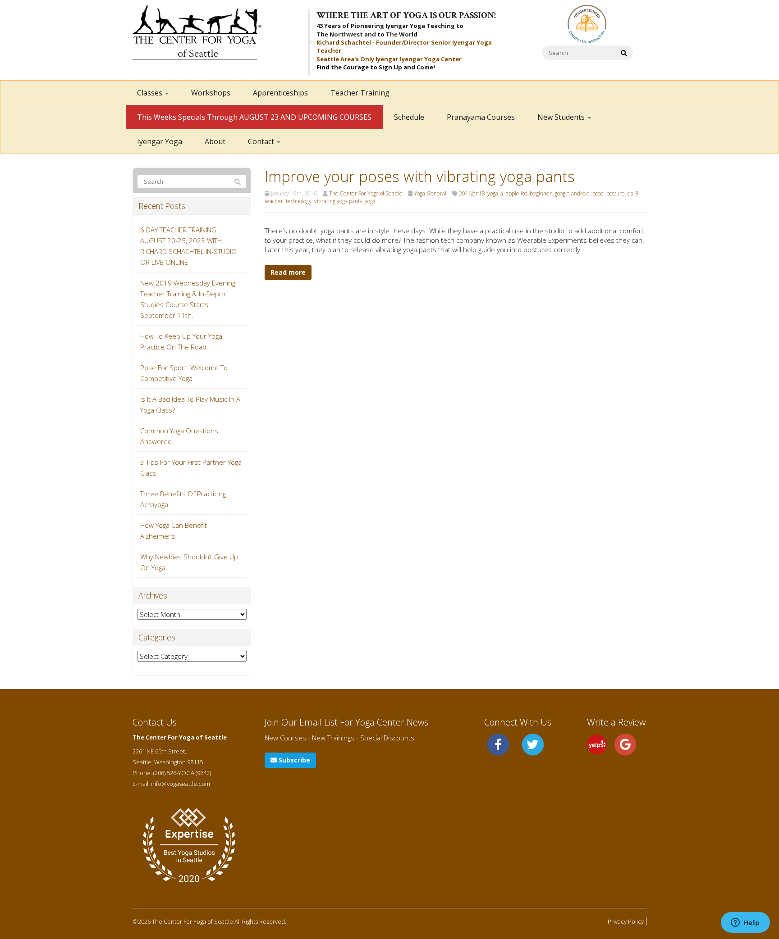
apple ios (516, 193)
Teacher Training (360, 93)
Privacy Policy (626, 921)
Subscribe (293, 760)
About (215, 141)
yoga (370, 201)
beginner (541, 193)
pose (598, 193)
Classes (150, 93)
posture (615, 193)
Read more (288, 272)
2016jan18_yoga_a (481, 193)
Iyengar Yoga (159, 141)
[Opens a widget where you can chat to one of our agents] (745, 923)
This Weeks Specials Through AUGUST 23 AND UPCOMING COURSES (254, 117)
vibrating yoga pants (338, 201)
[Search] (237, 182)
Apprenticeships (280, 93)
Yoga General (430, 193)
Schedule (409, 117)
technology (299, 201)
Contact (262, 141)
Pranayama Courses (481, 117)
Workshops (210, 93)
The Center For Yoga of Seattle (366, 193)
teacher (274, 201)
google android (572, 193)
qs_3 (633, 193)
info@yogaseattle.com (180, 784)
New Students (562, 117)
